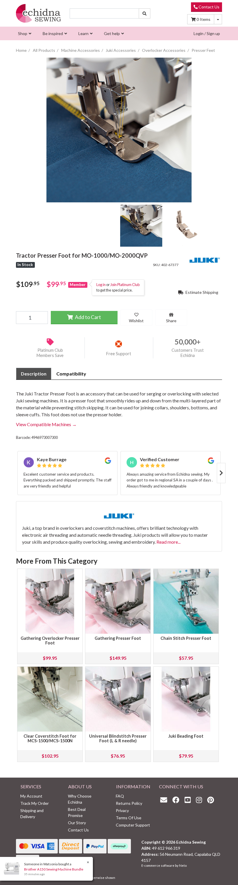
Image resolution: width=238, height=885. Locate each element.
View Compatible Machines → (46, 424)
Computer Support (133, 824)
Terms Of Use (128, 817)
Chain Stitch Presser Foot (186, 638)
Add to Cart (87, 317)
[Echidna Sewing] (38, 13)
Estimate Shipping (201, 292)
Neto (183, 865)
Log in (101, 284)
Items (203, 19)
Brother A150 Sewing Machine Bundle (53, 869)
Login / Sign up (207, 33)
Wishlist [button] (136, 320)
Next (221, 473)
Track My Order (34, 803)
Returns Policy (129, 803)
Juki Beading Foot (185, 736)
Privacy (122, 810)
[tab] (33, 374)
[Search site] (144, 13)
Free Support (118, 353)
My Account (31, 796)
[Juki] (204, 259)
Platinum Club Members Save (50, 353)
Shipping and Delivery (32, 813)
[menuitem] (24, 33)
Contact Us (208, 6)
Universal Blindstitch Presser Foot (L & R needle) (118, 738)
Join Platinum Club (125, 284)
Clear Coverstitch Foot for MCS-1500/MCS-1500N (50, 738)
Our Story (77, 822)
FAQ (120, 796)
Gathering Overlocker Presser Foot (50, 640)
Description (33, 373)
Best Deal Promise (77, 812)
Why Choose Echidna (79, 799)
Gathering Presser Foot (118, 638)
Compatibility (71, 373)
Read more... (168, 542)
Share (171, 320)
